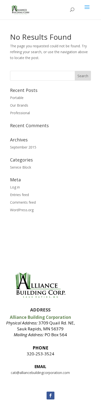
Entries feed (19, 194)
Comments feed (23, 202)
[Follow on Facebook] (50, 395)
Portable (17, 97)
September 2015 (23, 147)
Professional (20, 113)
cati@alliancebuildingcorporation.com (40, 372)
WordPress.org (22, 210)
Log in (15, 187)
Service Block (20, 167)
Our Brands (19, 105)
